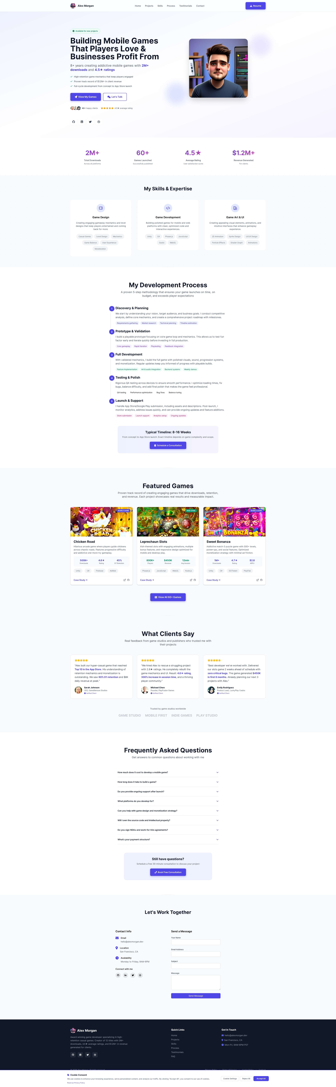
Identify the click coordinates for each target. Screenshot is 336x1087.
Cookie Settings (230, 1078)
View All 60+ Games (169, 597)
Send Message (196, 995)
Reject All (246, 1078)
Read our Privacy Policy (76, 1083)
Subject (174, 961)
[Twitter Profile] (90, 122)
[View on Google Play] (125, 580)
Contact (200, 5)
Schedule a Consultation (169, 445)
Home (138, 5)
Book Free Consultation (170, 872)
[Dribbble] (95, 1054)
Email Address (177, 949)
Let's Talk (117, 96)
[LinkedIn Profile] (82, 122)
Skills (160, 5)
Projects (149, 5)
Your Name (176, 937)
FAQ (173, 1056)
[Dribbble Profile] (99, 122)
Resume (257, 5)
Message (175, 973)
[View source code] (128, 580)
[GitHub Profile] (73, 122)
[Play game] (191, 580)
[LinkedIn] (80, 1054)
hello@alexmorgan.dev (132, 941)
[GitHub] (73, 1054)
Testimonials (185, 5)
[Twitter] (87, 1054)
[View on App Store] (258, 580)
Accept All (261, 1078)
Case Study (79, 580)
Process (171, 5)
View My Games (87, 96)
